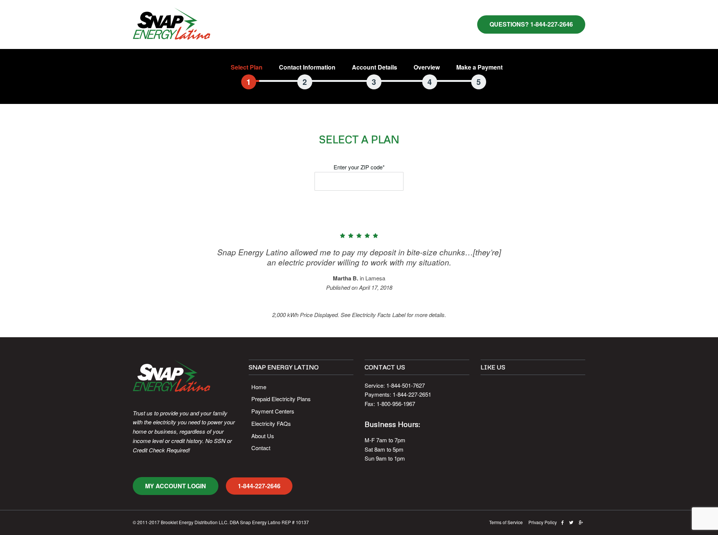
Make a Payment (479, 67)
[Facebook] (562, 522)
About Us (262, 436)
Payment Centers (272, 411)
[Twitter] (571, 522)
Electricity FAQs (271, 423)
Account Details (374, 67)
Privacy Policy (542, 522)
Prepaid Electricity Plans (281, 399)
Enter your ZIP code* (359, 167)
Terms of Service (506, 522)
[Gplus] (581, 522)
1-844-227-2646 (259, 486)
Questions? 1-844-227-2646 (531, 24)
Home (258, 387)
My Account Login (175, 486)
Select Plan (247, 67)
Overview (427, 67)
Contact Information (307, 67)
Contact (260, 448)
